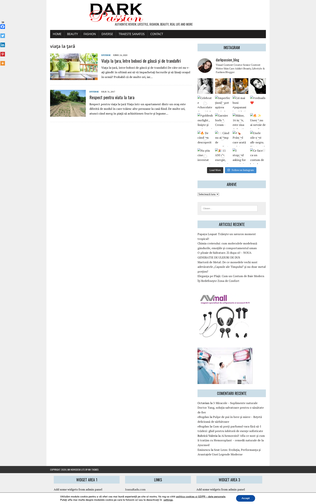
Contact (156, 34)
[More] (2, 61)
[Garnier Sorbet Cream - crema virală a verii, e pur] (223, 121)
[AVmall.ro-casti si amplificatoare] (225, 337)
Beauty (72, 34)
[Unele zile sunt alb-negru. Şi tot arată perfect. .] (258, 139)
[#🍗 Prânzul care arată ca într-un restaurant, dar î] (240, 139)
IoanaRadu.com (135, 489)
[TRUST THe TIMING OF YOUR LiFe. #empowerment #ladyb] (205, 86)
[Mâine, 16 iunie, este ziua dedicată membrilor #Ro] (240, 121)
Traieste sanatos (132, 34)
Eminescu (204, 450)
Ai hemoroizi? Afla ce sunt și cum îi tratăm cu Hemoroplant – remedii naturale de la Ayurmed (231, 440)
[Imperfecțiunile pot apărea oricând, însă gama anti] (223, 103)
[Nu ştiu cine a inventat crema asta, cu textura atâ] (205, 156)
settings (168, 500)
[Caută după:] (229, 208)
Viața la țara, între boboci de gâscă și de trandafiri (141, 60)
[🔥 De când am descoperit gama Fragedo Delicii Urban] (205, 139)
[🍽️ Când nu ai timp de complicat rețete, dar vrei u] (223, 139)
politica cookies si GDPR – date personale (200, 496)
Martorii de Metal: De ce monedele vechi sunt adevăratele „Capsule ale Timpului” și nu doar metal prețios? (232, 266)
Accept (246, 498)
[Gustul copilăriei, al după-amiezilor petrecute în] (223, 86)
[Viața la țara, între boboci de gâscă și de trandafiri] (74, 78)
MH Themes (93, 469)
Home (57, 34)
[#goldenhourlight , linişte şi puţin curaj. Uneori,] (205, 121)
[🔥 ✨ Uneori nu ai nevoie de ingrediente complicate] (258, 121)
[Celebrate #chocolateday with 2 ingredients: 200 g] (205, 103)
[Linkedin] (2, 43)
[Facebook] (2, 24)
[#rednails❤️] (258, 103)
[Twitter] (2, 34)
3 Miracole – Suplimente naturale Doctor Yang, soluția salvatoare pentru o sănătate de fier (231, 407)
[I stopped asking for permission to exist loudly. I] (240, 156)
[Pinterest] (2, 52)
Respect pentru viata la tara (111, 97)
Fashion (90, 34)
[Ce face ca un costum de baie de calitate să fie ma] (258, 156)
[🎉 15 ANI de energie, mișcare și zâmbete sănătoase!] (223, 156)
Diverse (107, 34)
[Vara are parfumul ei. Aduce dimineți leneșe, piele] (240, 86)
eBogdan (203, 417)
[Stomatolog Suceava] (225, 381)
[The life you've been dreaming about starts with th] (258, 86)
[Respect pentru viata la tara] (68, 114)
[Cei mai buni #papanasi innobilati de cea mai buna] (240, 103)
